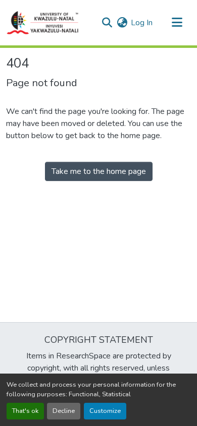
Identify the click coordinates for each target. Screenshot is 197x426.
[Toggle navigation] (177, 22)
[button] (43, 22)
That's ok (25, 410)
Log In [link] (142, 22)
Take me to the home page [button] (99, 171)
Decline (64, 410)
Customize (105, 410)
